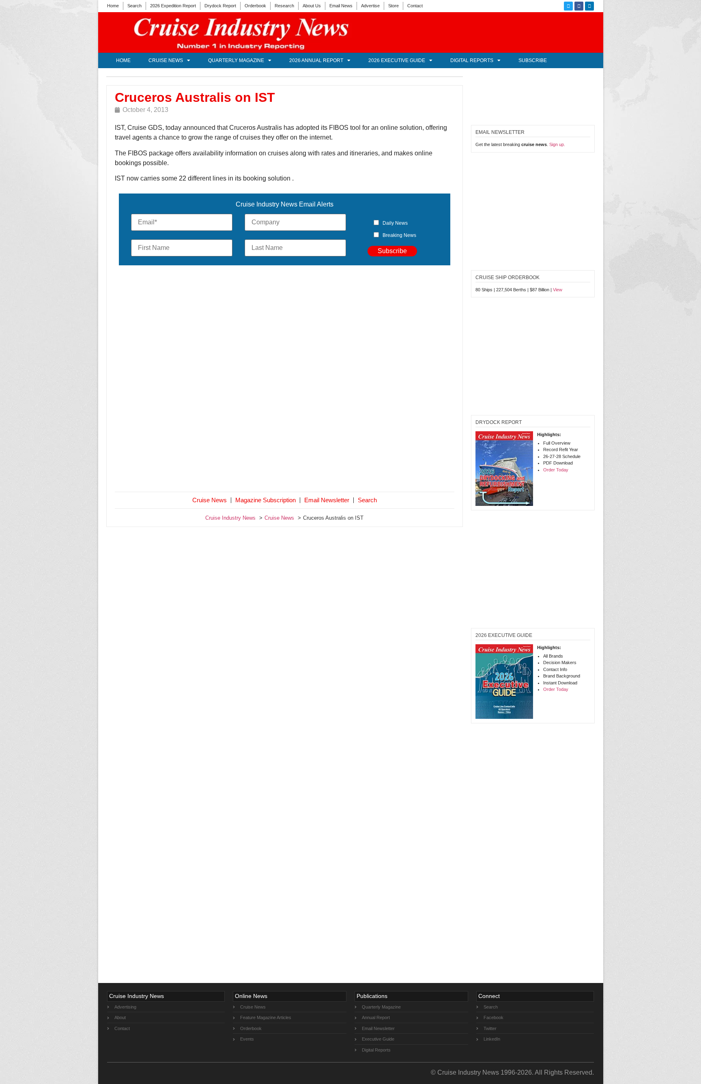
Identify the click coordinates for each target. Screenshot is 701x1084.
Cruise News (165, 60)
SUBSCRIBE (532, 60)
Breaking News (399, 235)
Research (284, 5)
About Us (312, 5)
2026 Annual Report (316, 60)
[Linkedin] (589, 6)
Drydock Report (220, 5)
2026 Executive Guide (396, 60)
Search (134, 5)
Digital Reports (471, 60)
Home (113, 5)
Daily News (395, 223)
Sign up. (557, 144)
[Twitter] (568, 6)
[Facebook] (578, 6)
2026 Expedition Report (173, 5)
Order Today (555, 469)
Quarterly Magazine (236, 60)
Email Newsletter (326, 500)
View (557, 289)
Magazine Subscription (265, 500)
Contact (415, 5)
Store (393, 5)
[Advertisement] (285, 380)
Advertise (370, 5)
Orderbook (255, 5)
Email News (341, 5)
